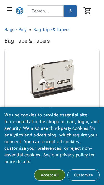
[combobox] (45, 11)
